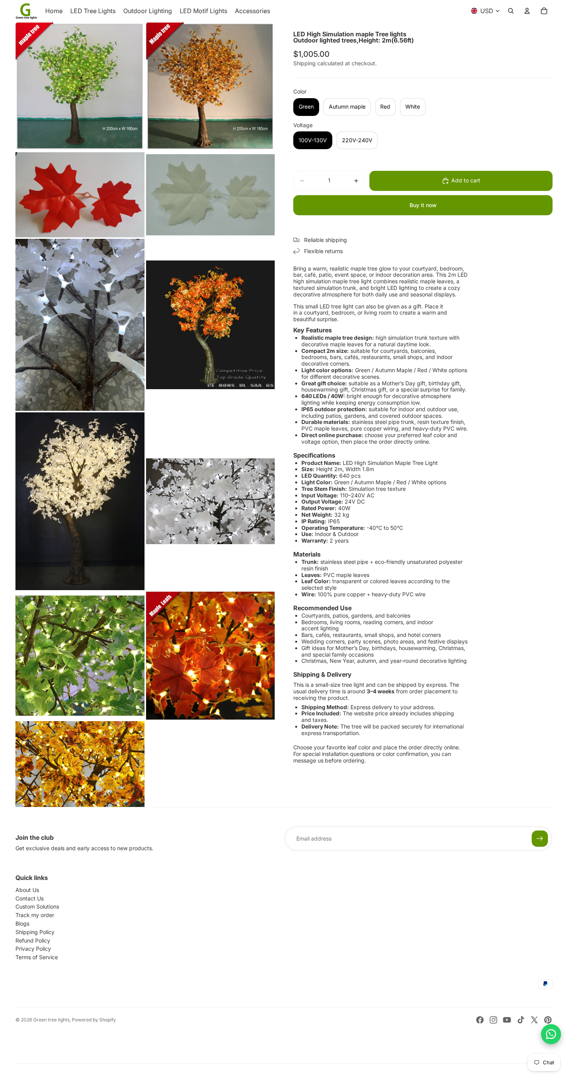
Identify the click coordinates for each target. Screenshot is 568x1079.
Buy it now (423, 205)
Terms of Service (36, 957)
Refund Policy (32, 940)
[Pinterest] (548, 1020)
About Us (27, 890)
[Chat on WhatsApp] (551, 1034)
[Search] (510, 10)
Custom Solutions (37, 906)
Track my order (34, 915)
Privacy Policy (33, 948)
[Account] (527, 10)
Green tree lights (51, 1020)
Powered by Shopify (94, 1020)
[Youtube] (507, 1020)
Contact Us (29, 898)
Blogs (22, 923)
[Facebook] (480, 1020)
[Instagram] (493, 1020)
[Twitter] (534, 1020)
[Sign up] (540, 839)
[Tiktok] (520, 1020)
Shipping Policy (34, 932)
